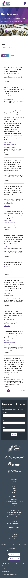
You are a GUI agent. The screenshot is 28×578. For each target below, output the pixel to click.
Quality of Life (20, 379)
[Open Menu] (25, 3)
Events (14, 490)
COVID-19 (12, 319)
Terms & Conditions (6, 571)
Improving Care (14, 530)
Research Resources (14, 538)
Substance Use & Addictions (10, 147)
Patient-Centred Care (8, 99)
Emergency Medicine (8, 98)
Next (24, 390)
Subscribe (14, 434)
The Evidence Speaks (14, 541)
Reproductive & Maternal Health (16, 246)
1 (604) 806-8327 (13, 548)
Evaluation (14, 519)
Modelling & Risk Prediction (9, 342)
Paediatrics (16, 98)
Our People (14, 486)
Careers (14, 484)
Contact (14, 492)
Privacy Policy (4, 568)
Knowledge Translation (14, 514)
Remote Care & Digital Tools (10, 224)
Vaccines (13, 173)
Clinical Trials (14, 503)
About (14, 481)
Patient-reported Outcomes (14, 517)
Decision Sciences (14, 505)
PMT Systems (13, 559)
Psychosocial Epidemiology (14, 523)
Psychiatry (14, 521)
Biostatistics (14, 499)
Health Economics (14, 510)
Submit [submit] (5, 55)
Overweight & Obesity (8, 295)
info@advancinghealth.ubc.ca (15, 549)
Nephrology (17, 73)
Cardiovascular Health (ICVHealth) (14, 501)
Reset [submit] (12, 55)
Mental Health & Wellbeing (9, 144)
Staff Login (13, 554)
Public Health (6, 269)
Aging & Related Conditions (9, 222)
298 (21, 390)
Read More (7, 81)
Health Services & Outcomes (14, 512)
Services (14, 488)
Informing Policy (14, 532)
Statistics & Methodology (16, 269)
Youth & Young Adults (8, 344)
